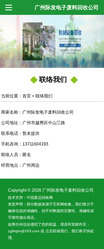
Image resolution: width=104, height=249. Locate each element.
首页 (26, 96)
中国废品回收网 (40, 197)
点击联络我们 (56, 231)
